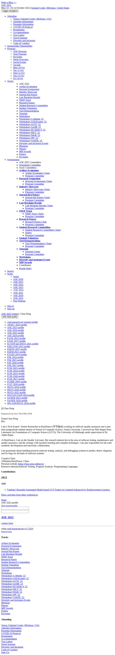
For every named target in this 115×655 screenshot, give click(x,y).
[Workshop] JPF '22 (28, 138)
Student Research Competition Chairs (43, 230)
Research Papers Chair (36, 222)
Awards (17, 65)
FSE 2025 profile (15, 360)
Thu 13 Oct (18, 75)
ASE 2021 (18, 292)
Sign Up (5, 652)
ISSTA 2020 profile (16, 389)
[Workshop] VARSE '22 (30, 140)
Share (4, 500)
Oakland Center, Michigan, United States (50, 8)
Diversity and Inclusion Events (33, 143)
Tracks (10, 81)
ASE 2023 (18, 287)
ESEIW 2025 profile (17, 349)
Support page (6, 531)
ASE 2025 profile (15, 333)
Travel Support (20, 38)
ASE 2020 (18, 295)
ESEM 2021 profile (16, 352)
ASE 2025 (18, 282)
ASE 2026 (18, 279)
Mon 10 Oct (19, 67)
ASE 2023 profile (15, 327)
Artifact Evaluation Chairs (37, 173)
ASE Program (20, 51)
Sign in (10, 306)
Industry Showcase (28, 92)
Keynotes (17, 56)
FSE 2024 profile (15, 357)
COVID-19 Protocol (23, 27)
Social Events (19, 62)
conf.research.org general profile (22, 322)
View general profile (9, 505)
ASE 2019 (18, 298)
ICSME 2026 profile (17, 381)
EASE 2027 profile (16, 341)
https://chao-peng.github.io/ (31, 464)
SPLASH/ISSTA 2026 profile (21, 403)
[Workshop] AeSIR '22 (30, 127)
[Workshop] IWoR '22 (29, 135)
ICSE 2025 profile (16, 373)
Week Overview (21, 59)
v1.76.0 (28, 528)
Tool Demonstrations (29, 111)
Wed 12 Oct (19, 73)
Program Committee (34, 176)
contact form (7, 523)
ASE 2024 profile (15, 330)
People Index (25, 268)
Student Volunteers (28, 108)
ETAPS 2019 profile (17, 354)
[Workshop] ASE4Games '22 (33, 121)
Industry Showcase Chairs (37, 189)
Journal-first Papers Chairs (37, 197)
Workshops (24, 116)
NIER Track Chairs (34, 213)
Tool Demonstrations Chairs (38, 243)
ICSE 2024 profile (16, 371)
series (15, 314)
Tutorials (23, 113)
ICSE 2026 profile (16, 376)
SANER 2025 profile (17, 398)
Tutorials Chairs (32, 251)
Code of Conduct (21, 43)
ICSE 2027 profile (16, 379)
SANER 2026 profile (17, 400)
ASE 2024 (18, 284)
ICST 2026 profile (16, 384)
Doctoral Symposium (29, 89)
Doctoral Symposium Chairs (38, 181)
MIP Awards (25, 151)
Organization (13, 159)
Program (11, 48)
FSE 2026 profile (15, 362)
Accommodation (21, 32)
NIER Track (25, 100)
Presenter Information (23, 24)
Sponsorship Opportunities (19, 46)
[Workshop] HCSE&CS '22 (32, 130)
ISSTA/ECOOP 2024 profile (20, 395)
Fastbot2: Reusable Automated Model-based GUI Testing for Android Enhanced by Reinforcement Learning (58, 489)
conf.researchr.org (15, 528)
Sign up (11, 308)
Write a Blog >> (8, 2)
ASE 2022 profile (9, 317)
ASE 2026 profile (15, 335)
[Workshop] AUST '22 (30, 124)
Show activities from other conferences (19, 495)
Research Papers (27, 102)
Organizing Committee (30, 165)
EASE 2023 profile (16, 338)
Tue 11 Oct (18, 70)
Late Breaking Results (29, 97)
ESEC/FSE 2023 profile (18, 346)
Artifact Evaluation (28, 86)
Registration (19, 29)
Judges (28, 232)
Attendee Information (23, 21)
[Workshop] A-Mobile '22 (31, 119)
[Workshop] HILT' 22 (29, 132)
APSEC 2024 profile (17, 325)
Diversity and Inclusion (24, 40)
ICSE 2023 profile (16, 368)
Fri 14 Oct (18, 78)
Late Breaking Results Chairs (39, 205)
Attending (12, 16)
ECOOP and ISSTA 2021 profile (22, 343)
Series (16, 276)
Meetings (23, 146)
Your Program (20, 54)
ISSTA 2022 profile (16, 392)
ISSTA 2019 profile (16, 387)
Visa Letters (18, 35)
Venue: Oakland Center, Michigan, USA (32, 19)
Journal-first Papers (28, 94)
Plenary (22, 148)
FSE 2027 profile (15, 365)
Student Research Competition (33, 105)
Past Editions (19, 301)
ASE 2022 (6, 314)
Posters (22, 154)
